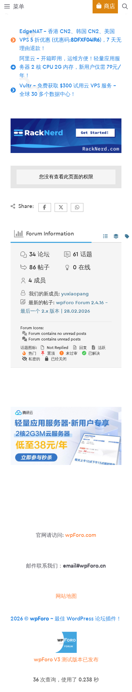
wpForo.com (80, 535)
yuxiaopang (75, 294)
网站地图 (66, 596)
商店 (108, 6)
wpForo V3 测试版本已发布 (66, 659)
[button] (125, 6)
